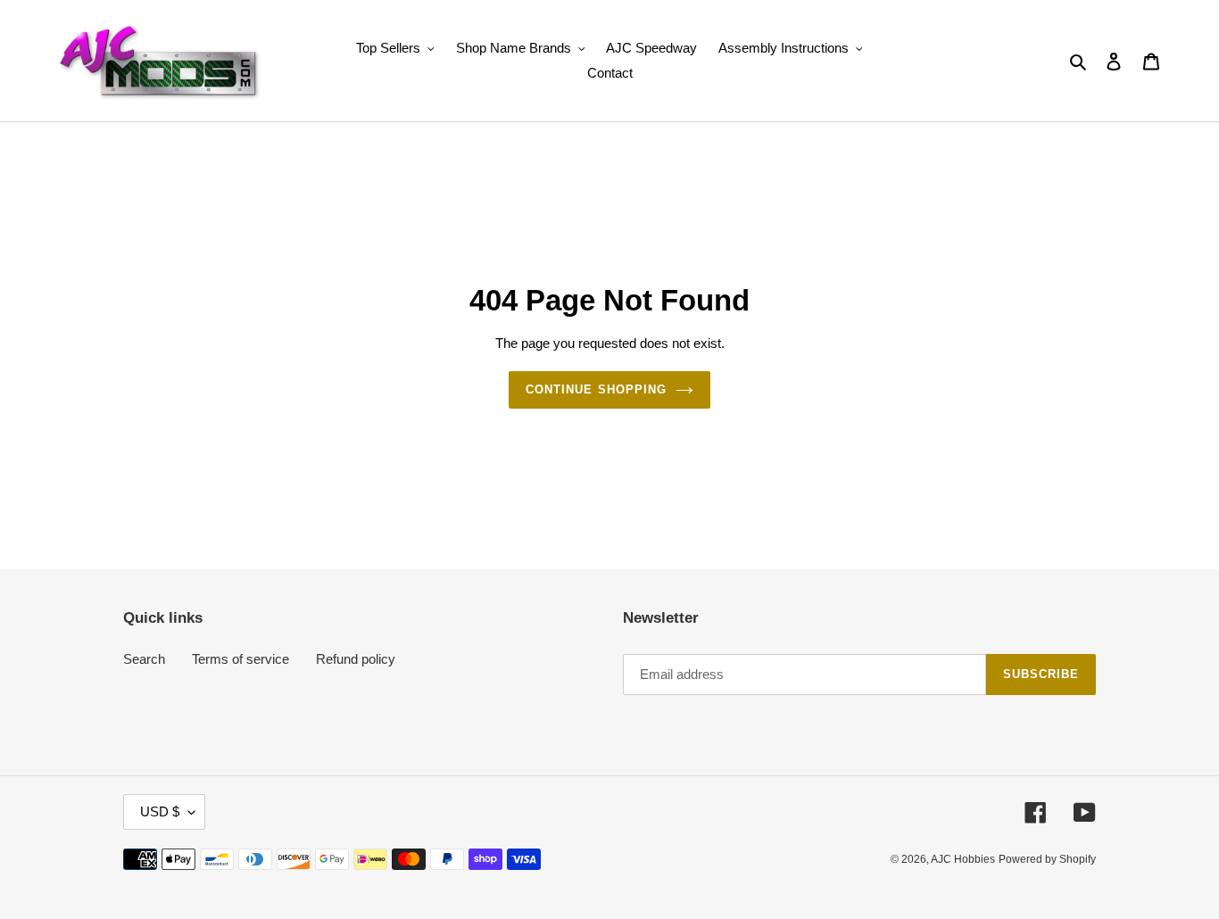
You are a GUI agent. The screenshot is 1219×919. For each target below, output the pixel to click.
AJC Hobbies (963, 859)
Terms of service (240, 658)
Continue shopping (596, 389)
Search (144, 658)
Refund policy (355, 658)
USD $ (159, 811)
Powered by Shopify (1047, 859)
